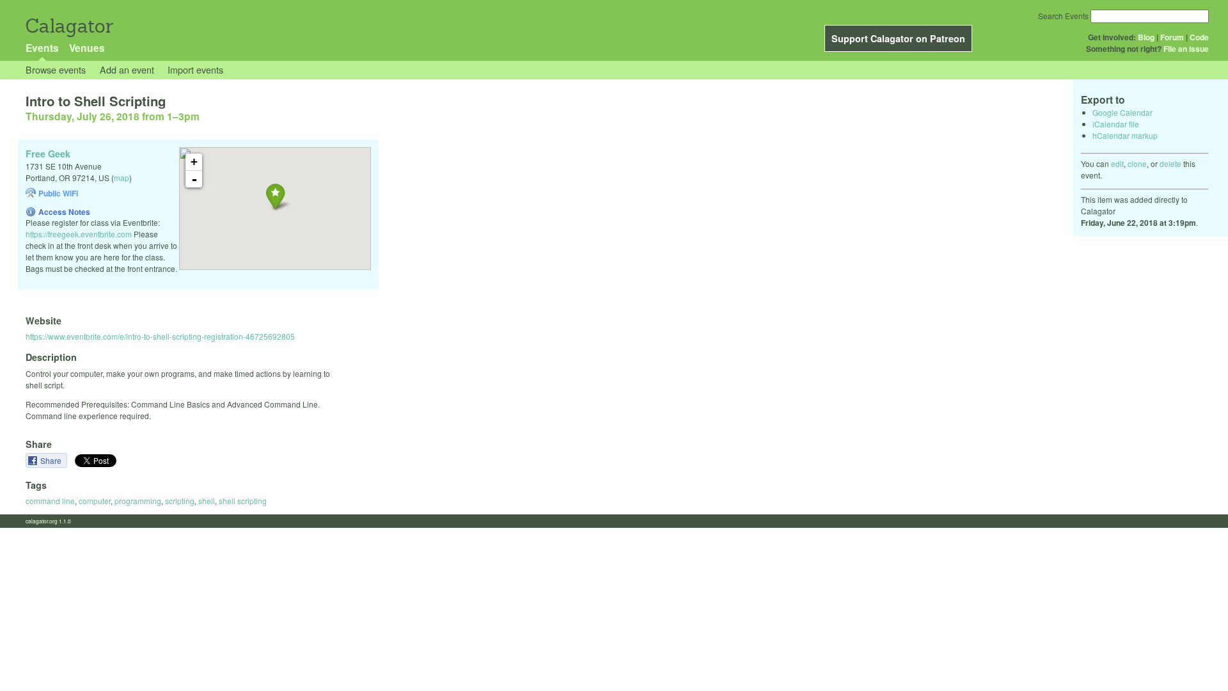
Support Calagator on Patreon (898, 38)
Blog (1146, 37)
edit (1117, 163)
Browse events (56, 69)
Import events (195, 69)
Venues (87, 47)
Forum (1172, 37)
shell (206, 500)
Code (1199, 37)
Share (51, 460)
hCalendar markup (1125, 135)
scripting (179, 500)
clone (1137, 163)
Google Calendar (1122, 112)
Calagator (69, 26)
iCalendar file (1115, 123)
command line (50, 500)
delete (1170, 163)
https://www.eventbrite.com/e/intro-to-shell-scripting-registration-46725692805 (160, 336)
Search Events (1063, 15)
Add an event (127, 69)
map (121, 177)
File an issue (1186, 48)
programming (137, 500)
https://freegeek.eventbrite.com (79, 233)
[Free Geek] (275, 196)
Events (42, 47)
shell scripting (243, 500)
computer (95, 500)
